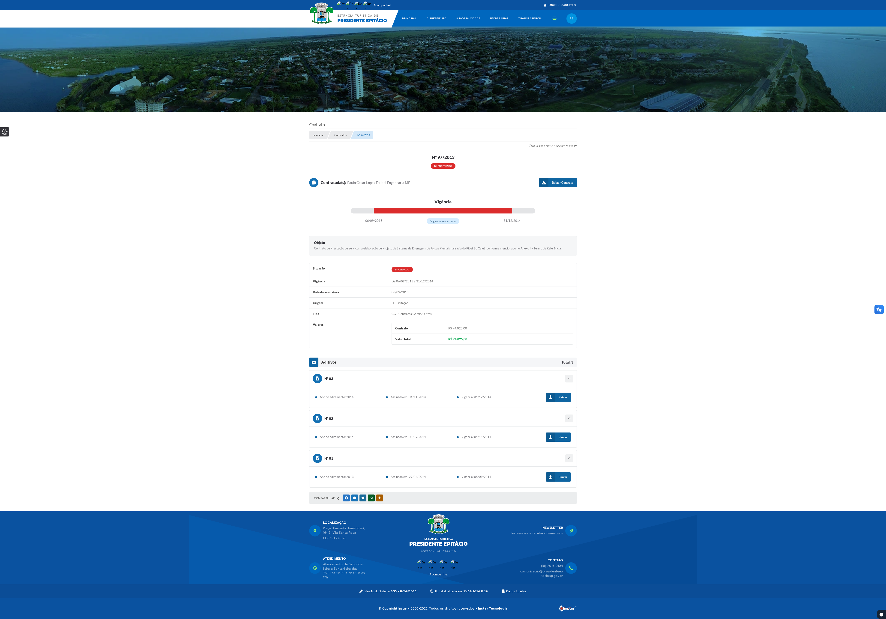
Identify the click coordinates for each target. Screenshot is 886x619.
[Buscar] (571, 18)
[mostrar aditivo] (569, 378)
